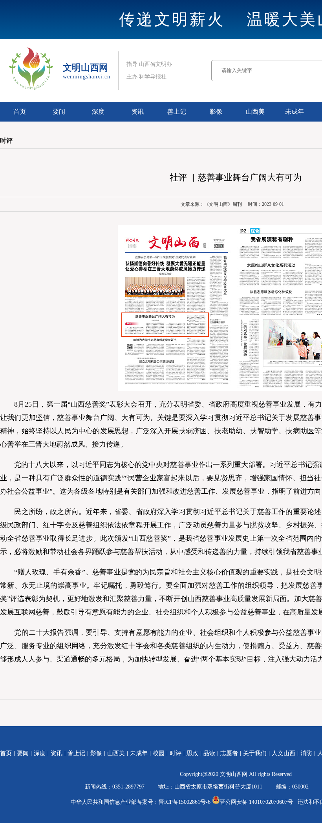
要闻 (59, 111)
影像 (216, 111)
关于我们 (255, 753)
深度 (98, 111)
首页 (19, 111)
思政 (192, 753)
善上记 (176, 111)
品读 (209, 753)
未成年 (294, 111)
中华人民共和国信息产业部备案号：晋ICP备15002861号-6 (140, 802)
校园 (159, 753)
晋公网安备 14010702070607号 (256, 802)
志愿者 (229, 753)
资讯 (137, 111)
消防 (306, 753)
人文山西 (283, 753)
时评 (175, 753)
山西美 (255, 111)
